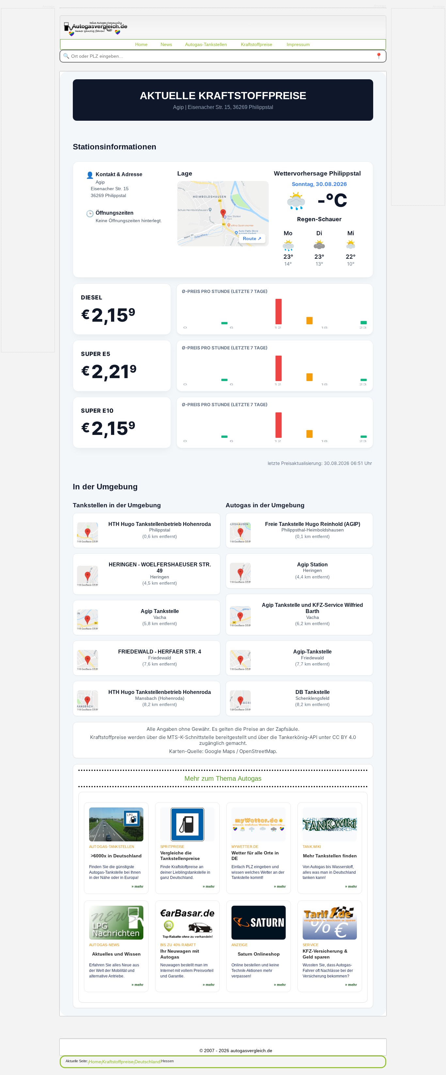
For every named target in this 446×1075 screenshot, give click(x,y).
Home (141, 44)
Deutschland (147, 1061)
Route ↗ (252, 238)
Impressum (298, 44)
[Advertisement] (50, 179)
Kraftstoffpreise (256, 44)
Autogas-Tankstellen (206, 44)
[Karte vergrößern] (222, 213)
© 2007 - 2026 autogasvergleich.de (235, 1050)
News (166, 44)
